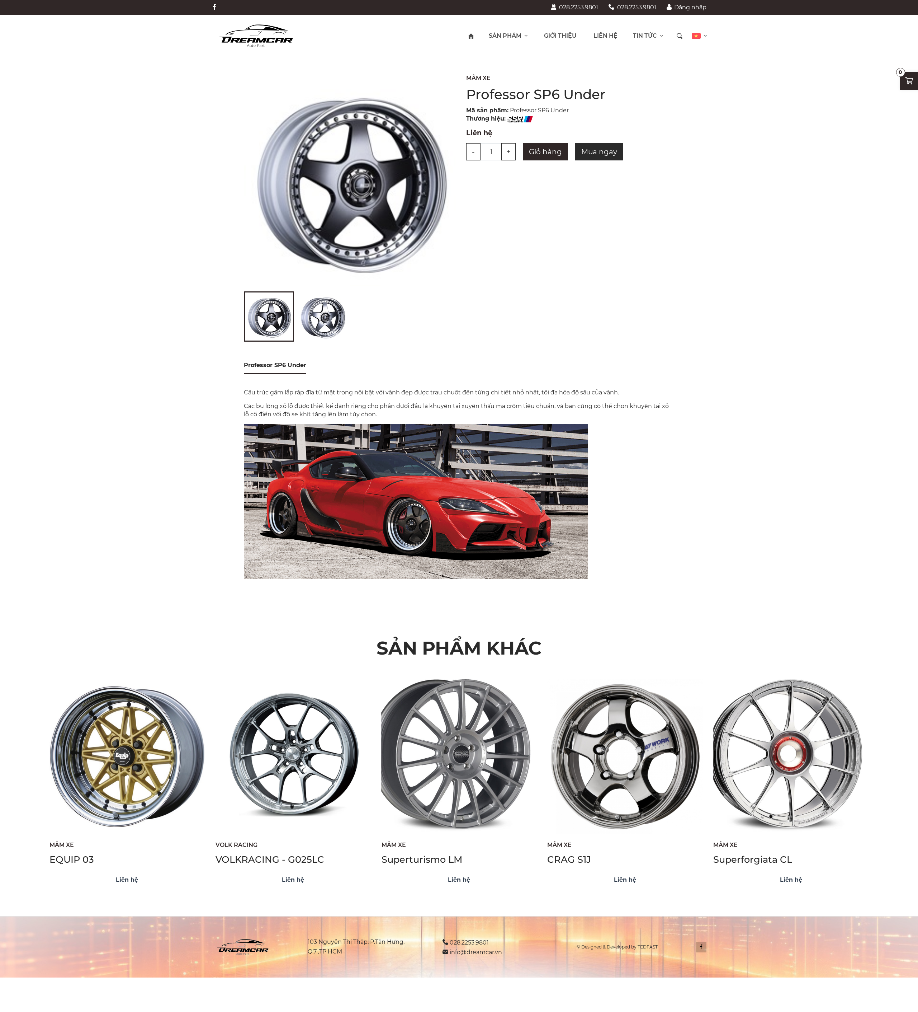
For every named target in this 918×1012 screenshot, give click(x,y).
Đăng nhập (690, 7)
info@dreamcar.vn (476, 952)
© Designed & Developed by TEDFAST (617, 947)
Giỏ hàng (545, 151)
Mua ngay (599, 151)
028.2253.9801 (578, 7)
